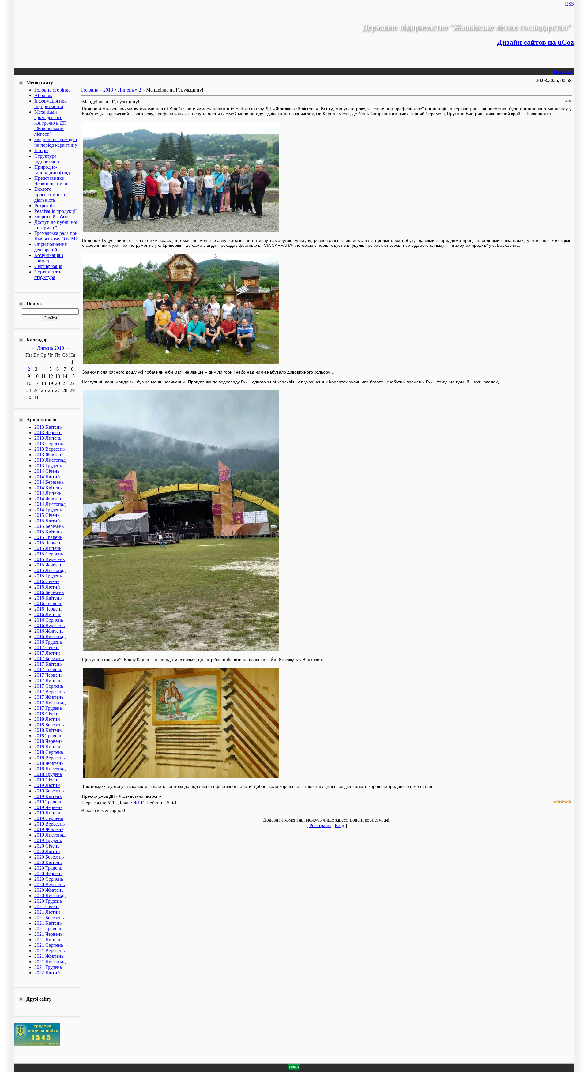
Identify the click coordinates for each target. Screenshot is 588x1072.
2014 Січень (46, 471)
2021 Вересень (49, 950)
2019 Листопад (50, 834)
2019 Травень (48, 801)
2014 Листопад (50, 504)
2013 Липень (47, 438)
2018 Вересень (49, 757)
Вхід (339, 825)
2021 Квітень (48, 923)
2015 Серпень (48, 553)
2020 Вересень (49, 884)
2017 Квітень (48, 664)
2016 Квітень (48, 597)
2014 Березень (49, 482)
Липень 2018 (50, 348)
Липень (126, 89)
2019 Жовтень (48, 829)
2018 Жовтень (48, 763)
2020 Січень (46, 845)
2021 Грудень (48, 967)
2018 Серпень (48, 752)
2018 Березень (49, 724)
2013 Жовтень (48, 454)
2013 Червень (48, 432)
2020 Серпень (48, 879)
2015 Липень (47, 548)
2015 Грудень (48, 575)
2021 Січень (46, 906)
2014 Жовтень (48, 498)
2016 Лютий (47, 586)
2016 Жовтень (48, 631)
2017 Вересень (49, 691)
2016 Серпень (48, 620)
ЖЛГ (138, 802)
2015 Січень (46, 515)
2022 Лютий (47, 972)
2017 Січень (46, 647)
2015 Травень (48, 537)
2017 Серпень (48, 686)
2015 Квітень (48, 531)
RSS (569, 3)
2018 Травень (48, 735)
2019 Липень (47, 812)
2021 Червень (48, 934)
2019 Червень (48, 807)
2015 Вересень (49, 559)
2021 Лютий (47, 912)
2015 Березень (49, 526)
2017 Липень (47, 680)
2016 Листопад (50, 636)
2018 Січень (46, 713)
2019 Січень (46, 779)
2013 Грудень (48, 465)
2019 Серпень (48, 818)
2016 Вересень (49, 625)
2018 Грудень (48, 774)
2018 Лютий (47, 719)
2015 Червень (48, 542)
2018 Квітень (48, 730)
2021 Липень (47, 939)
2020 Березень (49, 856)
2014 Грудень (48, 509)
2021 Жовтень (48, 956)
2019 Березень (49, 790)
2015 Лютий (47, 520)
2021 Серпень (48, 945)
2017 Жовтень (48, 697)
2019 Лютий (47, 785)
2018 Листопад (50, 768)
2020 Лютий (47, 851)
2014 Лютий (47, 476)
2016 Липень (47, 614)
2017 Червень (48, 675)
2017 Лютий (47, 653)
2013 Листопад (50, 460)
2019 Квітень (48, 796)
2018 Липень (47, 746)
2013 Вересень (49, 449)
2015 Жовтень (48, 564)
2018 (108, 89)
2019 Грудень (48, 840)
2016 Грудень (48, 642)
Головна (562, 71)
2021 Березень (49, 917)
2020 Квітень (48, 862)
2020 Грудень (48, 901)
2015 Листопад (50, 570)
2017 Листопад (50, 702)
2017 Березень (49, 658)
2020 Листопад (50, 895)
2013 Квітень (48, 427)
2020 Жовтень (48, 890)
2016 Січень (46, 581)
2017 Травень (48, 669)
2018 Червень (48, 741)
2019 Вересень (49, 823)
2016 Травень (48, 603)
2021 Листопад (50, 961)
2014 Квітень (48, 487)
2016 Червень (48, 608)
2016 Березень (49, 592)
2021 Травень (48, 928)
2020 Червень (48, 873)
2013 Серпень (48, 443)
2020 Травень (48, 868)
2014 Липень (47, 493)
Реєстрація (320, 825)
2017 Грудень (48, 708)
